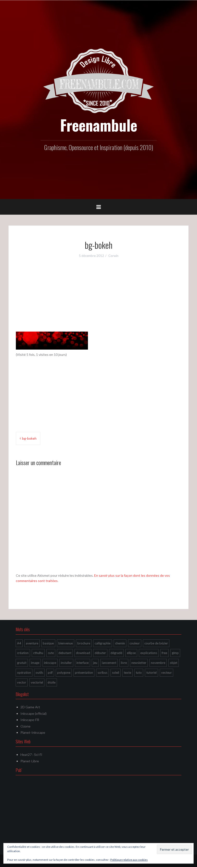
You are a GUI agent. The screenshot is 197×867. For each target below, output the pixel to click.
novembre (158, 663)
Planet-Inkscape (32, 732)
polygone (63, 672)
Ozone (25, 726)
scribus (102, 672)
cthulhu (38, 653)
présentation (84, 672)
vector (21, 682)
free (164, 653)
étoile (51, 682)
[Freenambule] (98, 80)
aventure (32, 643)
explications (148, 653)
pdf (50, 672)
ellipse (131, 653)
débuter (100, 653)
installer (66, 663)
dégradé (116, 653)
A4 (19, 643)
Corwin (113, 256)
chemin (120, 643)
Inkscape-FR (29, 720)
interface (82, 663)
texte (127, 672)
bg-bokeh (29, 438)
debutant (64, 653)
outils (39, 672)
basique (48, 643)
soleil (115, 672)
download (83, 653)
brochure (83, 643)
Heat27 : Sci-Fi (31, 754)
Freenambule (98, 125)
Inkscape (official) (33, 713)
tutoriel (151, 672)
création (23, 653)
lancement (109, 663)
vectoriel (37, 682)
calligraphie (103, 643)
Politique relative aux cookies (129, 859)
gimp (175, 653)
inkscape (50, 663)
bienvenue (65, 643)
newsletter (138, 663)
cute (51, 653)
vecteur (166, 672)
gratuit (21, 663)
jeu (95, 663)
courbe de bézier (156, 643)
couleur (134, 643)
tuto (139, 672)
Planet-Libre (29, 761)
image (35, 663)
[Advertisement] (98, 298)
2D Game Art (30, 707)
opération (24, 672)
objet (173, 663)
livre (124, 663)
